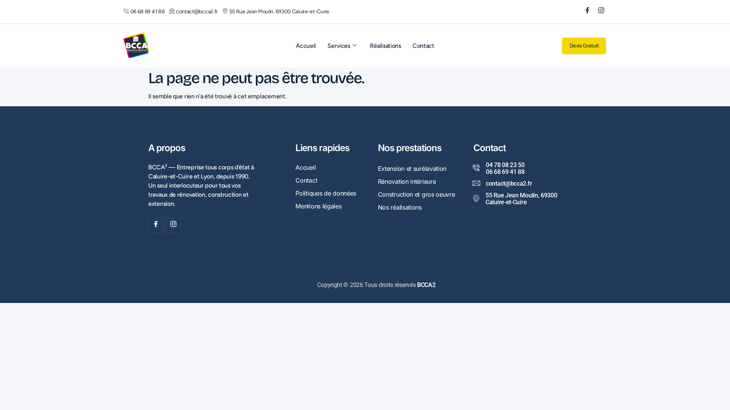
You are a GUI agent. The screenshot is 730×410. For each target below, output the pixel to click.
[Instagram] (598, 11)
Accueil (306, 45)
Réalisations (385, 45)
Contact (423, 45)
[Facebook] (584, 11)
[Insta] (173, 225)
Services (338, 45)
